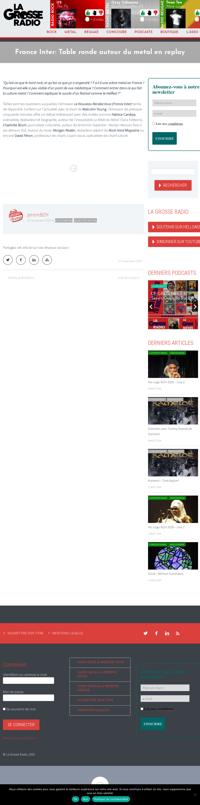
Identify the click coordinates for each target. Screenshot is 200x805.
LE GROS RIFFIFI (159, 286)
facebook (156, 633)
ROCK (52, 32)
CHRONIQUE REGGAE (158, 544)
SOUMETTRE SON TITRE (25, 633)
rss (178, 633)
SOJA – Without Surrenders (165, 574)
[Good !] (88, 12)
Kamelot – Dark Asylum (163, 480)
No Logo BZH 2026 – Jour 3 (166, 382)
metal (108, 14)
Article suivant (128, 277)
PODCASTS (143, 32)
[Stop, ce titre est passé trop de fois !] (94, 12)
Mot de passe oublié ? (19, 738)
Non (85, 799)
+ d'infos (97, 19)
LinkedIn (34, 260)
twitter (146, 633)
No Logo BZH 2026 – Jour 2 (166, 527)
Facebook (21, 260)
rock (53, 14)
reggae (162, 15)
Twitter (8, 260)
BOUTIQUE (169, 32)
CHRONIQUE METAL (158, 451)
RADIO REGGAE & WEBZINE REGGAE (98, 688)
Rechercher (175, 185)
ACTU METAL (63, 220)
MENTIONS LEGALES (67, 633)
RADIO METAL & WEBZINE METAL (97, 674)
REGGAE (91, 32)
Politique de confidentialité (111, 799)
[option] (173, 304)
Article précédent (21, 277)
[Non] (195, 795)
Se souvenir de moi (20, 709)
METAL (70, 32)
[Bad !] (101, 12)
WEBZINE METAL (85, 220)
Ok (75, 799)
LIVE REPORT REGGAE (158, 353)
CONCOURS (116, 32)
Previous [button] (151, 307)
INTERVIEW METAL (157, 399)
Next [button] (195, 307)
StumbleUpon (47, 260)
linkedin (167, 633)
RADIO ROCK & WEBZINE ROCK (101, 662)
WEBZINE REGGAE (177, 353)
